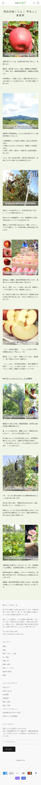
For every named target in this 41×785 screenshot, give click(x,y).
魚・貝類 (6, 657)
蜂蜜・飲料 (6, 664)
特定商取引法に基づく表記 (11, 713)
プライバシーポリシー (10, 709)
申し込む (9, 749)
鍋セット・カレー (9, 668)
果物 (4, 646)
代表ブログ (6, 687)
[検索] (34, 3)
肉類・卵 (6, 661)
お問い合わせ (7, 691)
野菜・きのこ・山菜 (9, 654)
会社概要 (6, 695)
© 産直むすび (20, 760)
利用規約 (6, 698)
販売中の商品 (7, 672)
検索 (4, 675)
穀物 (4, 650)
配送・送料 (6, 702)
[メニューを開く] (3, 3)
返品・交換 (6, 705)
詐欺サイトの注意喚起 (10, 716)
